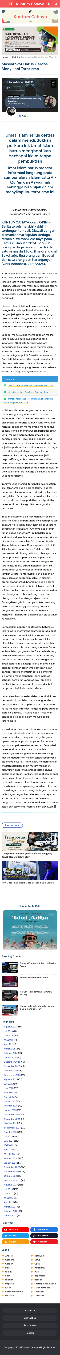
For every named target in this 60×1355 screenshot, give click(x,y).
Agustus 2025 (11, 1079)
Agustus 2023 (11, 1184)
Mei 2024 (8, 1145)
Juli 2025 (8, 1084)
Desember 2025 (12, 1062)
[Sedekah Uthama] (30, 40)
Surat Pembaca (42, 1287)
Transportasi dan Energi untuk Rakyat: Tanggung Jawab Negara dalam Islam (27, 855)
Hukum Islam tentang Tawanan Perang (36, 993)
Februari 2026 (11, 1053)
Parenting (39, 1267)
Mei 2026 (8, 1040)
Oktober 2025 (11, 1070)
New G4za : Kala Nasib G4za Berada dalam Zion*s (31, 385)
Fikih (7, 1275)
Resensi (38, 1279)
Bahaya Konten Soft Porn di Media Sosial (38, 965)
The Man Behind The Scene (34, 977)
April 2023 (9, 1202)
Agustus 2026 (11, 1026)
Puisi (36, 1271)
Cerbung (10, 1259)
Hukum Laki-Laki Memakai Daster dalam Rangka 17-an (37, 1007)
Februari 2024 (11, 1158)
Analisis (9, 1255)
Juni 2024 (9, 1141)
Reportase (39, 1275)
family (8, 1271)
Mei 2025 (8, 1092)
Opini (8, 88)
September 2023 (12, 1180)
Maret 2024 (9, 1154)
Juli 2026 (8, 1031)
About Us (30, 1310)
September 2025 (12, 1075)
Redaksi (30, 1333)
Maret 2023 (9, 1206)
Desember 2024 (12, 1114)
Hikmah (9, 1279)
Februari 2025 (11, 1105)
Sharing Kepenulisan (45, 1283)
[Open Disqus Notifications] (10, 4)
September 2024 (12, 1127)
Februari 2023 (10, 1211)
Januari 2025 (10, 1110)
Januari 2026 (10, 1057)
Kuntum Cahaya (29, 1347)
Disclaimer (30, 1325)
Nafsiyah (39, 1255)
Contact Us (30, 1318)
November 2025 (12, 1066)
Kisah (8, 1287)
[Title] (30, 16)
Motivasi (9, 1295)
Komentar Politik (14, 1291)
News (37, 1259)
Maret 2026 (9, 1048)
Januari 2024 (10, 1163)
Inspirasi (9, 1283)
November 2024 (12, 1119)
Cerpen (9, 1263)
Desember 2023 (12, 1167)
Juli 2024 (8, 1136)
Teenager (39, 1291)
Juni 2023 (8, 1193)
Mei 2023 (8, 1198)
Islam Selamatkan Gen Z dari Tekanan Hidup (28, 392)
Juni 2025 (9, 1088)
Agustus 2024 (11, 1132)
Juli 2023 (8, 1189)
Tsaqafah (39, 1295)
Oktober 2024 (11, 1123)
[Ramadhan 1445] (30, 930)
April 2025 (9, 1097)
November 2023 (12, 1171)
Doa (7, 1267)
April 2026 (9, 1044)
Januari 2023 (10, 1215)
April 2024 (9, 1149)
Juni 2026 (9, 1035)
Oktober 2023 (11, 1176)
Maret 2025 (9, 1101)
